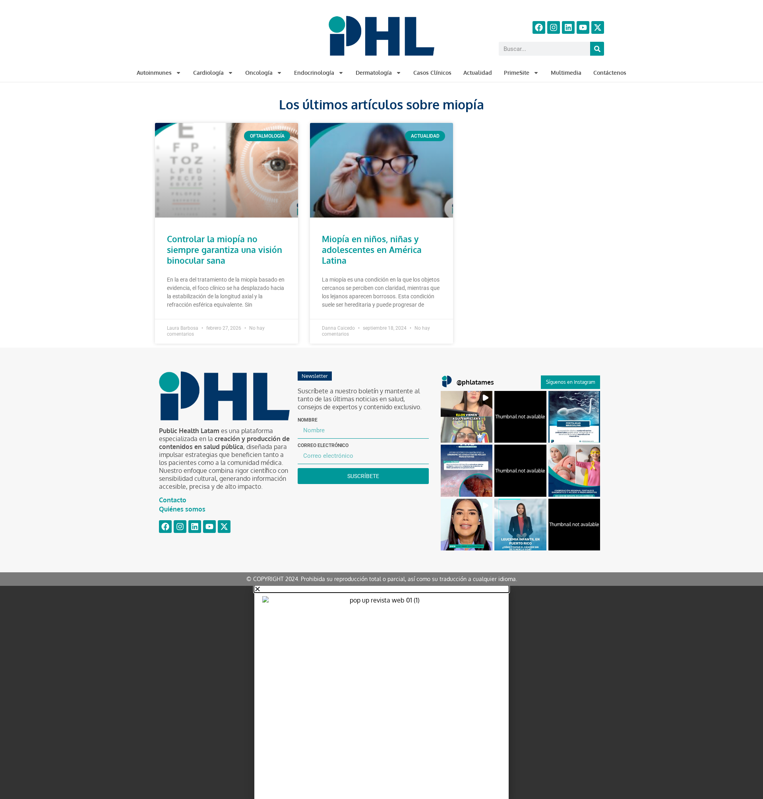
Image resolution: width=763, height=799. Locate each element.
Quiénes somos (182, 509)
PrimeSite (516, 72)
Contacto (172, 500)
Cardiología (208, 72)
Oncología (259, 72)
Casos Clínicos (432, 72)
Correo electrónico (323, 445)
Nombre (308, 420)
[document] (381, 692)
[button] (466, 417)
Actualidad (477, 72)
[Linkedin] (568, 27)
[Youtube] (583, 27)
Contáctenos (609, 72)
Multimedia (566, 72)
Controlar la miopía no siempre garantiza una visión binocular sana (224, 249)
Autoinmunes (154, 72)
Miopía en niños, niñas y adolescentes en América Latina (372, 249)
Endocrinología (314, 72)
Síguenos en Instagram (570, 382)
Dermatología (374, 72)
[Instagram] (553, 27)
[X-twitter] (597, 27)
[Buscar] (597, 49)
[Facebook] (539, 27)
